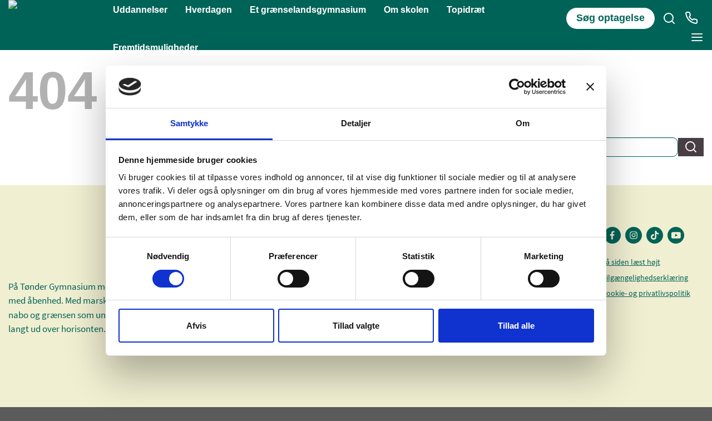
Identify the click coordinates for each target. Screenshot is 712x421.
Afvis (196, 325)
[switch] (293, 279)
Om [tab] (523, 123)
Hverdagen (208, 9)
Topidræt (465, 9)
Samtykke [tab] (189, 123)
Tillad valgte (356, 325)
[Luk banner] (590, 87)
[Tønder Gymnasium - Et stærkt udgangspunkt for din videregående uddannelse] (60, 25)
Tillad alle (516, 325)
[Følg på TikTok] (654, 235)
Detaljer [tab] (356, 123)
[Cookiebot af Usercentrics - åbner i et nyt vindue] (517, 86)
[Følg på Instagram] (633, 235)
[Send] (691, 147)
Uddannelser (140, 9)
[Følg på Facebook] (612, 235)
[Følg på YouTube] (676, 235)
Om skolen (406, 9)
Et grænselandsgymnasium (308, 9)
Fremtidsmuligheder (155, 47)
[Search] (669, 18)
